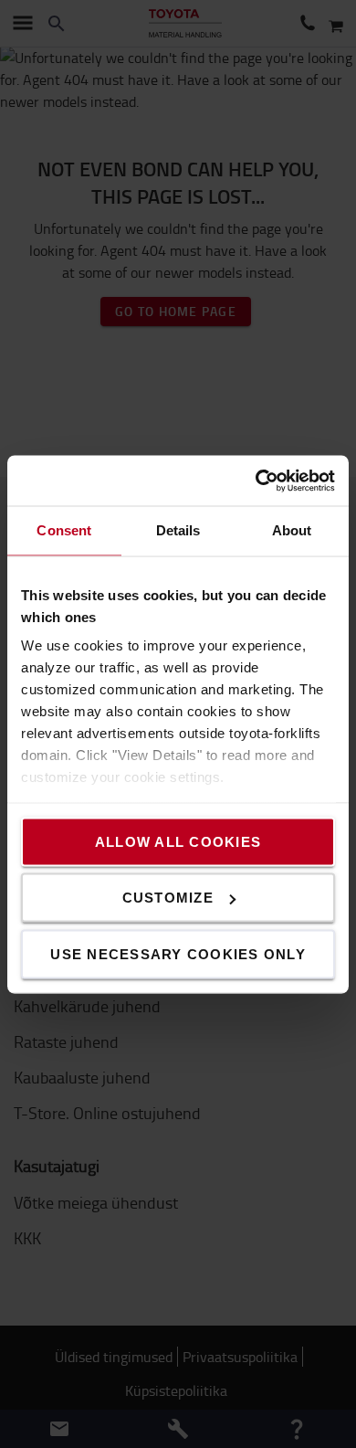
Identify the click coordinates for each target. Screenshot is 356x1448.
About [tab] (292, 530)
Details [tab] (178, 530)
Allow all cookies (178, 841)
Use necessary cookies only (178, 953)
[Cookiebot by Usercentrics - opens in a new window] (256, 480)
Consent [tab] (64, 530)
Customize (168, 897)
